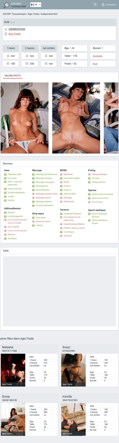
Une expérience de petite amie (72, 218)
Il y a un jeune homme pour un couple (17, 221)
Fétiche (11, 200)
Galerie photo (12, 75)
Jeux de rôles (70, 194)
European (97, 56)
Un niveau (12, 178)
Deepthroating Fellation (74, 224)
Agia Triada (33, 14)
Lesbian (39, 225)
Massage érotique (44, 178)
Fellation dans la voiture (74, 228)
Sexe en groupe (15, 188)
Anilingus (68, 236)
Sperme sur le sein (100, 198)
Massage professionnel (46, 174)
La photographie (15, 216)
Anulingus (12, 238)
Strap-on (67, 190)
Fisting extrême (98, 182)
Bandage (68, 197)
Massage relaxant (44, 201)
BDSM (66, 182)
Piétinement (69, 201)
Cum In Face (97, 202)
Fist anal (95, 178)
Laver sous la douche (17, 230)
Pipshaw (11, 234)
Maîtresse (68, 174)
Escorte (11, 212)
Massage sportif (43, 197)
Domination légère (72, 178)
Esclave (67, 186)
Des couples (13, 227)
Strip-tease (41, 217)
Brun (95, 63)
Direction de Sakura (44, 205)
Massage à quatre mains (47, 194)
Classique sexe (14, 174)
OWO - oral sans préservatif (15, 183)
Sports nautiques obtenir (99, 221)
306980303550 (17, 29)
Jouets (11, 196)
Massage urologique (45, 182)
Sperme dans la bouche (102, 194)
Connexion (111, 4)
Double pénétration (16, 192)
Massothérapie (42, 190)
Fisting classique (99, 174)
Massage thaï (42, 186)
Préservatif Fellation (72, 213)
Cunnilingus (69, 232)
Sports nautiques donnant (99, 215)
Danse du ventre (43, 221)
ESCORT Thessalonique (14, 14)
